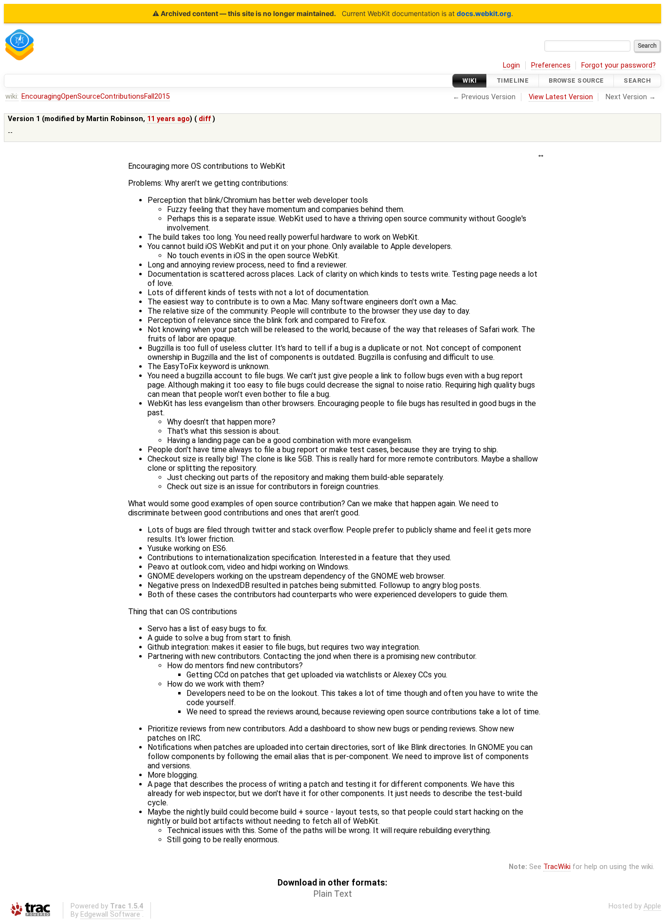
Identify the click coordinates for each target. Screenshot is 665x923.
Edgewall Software (110, 914)
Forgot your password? (618, 65)
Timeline (513, 80)
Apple (652, 906)
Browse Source (576, 80)
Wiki (469, 80)
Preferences (551, 65)
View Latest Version (561, 97)
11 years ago (168, 119)
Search (637, 80)
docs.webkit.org (484, 13)
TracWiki (557, 867)
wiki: (11, 96)
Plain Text (333, 894)
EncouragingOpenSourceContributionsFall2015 (95, 96)
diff (205, 119)
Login (511, 65)
